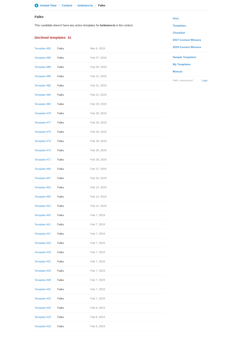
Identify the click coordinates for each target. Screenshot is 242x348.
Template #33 (43, 252)
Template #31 (43, 261)
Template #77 (43, 122)
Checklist (179, 32)
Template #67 (43, 178)
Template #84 (43, 94)
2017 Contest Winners (187, 39)
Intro (176, 18)
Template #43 (43, 215)
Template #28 (43, 279)
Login (205, 80)
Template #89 (43, 57)
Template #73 (43, 150)
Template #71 (43, 159)
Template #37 (43, 233)
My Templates (182, 64)
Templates (179, 25)
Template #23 (43, 298)
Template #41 (43, 224)
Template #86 (43, 76)
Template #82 (43, 103)
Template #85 (43, 85)
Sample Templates (184, 57)
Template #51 (43, 205)
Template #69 (43, 168)
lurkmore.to (85, 5)
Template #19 (43, 317)
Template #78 (43, 113)
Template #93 (43, 48)
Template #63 (43, 187)
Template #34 (43, 242)
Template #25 (43, 289)
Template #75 (43, 131)
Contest (67, 5)
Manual (177, 71)
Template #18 (43, 326)
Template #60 (43, 196)
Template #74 (43, 141)
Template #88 (43, 66)
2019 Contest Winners (187, 47)
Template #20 (43, 307)
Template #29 (43, 270)
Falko (60, 48)
